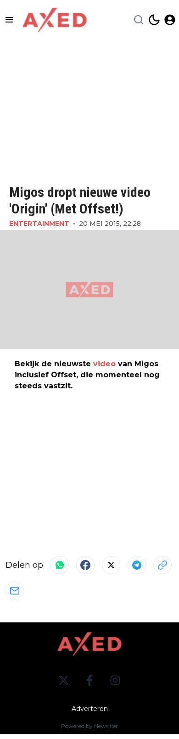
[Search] (138, 19)
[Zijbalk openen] (9, 19)
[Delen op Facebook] (85, 565)
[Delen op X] (111, 565)
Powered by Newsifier (89, 725)
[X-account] (63, 680)
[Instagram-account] (115, 680)
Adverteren (90, 709)
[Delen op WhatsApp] (59, 565)
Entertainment (39, 223)
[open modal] (169, 19)
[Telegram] (137, 565)
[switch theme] (154, 19)
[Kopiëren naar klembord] (162, 565)
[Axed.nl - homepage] (54, 20)
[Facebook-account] (89, 680)
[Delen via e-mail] (15, 591)
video (104, 363)
